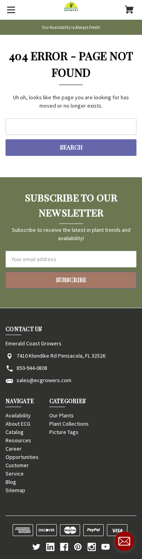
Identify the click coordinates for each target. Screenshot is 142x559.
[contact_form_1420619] (124, 541)
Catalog (15, 432)
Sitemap (15, 490)
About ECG (18, 423)
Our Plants (61, 415)
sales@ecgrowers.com (44, 380)
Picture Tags (63, 432)
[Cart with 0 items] (129, 10)
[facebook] (64, 547)
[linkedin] (50, 547)
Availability (18, 415)
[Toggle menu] (10, 10)
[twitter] (36, 547)
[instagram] (92, 547)
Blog (11, 481)
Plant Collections (69, 423)
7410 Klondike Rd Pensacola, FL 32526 (61, 355)
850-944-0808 (32, 367)
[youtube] (105, 547)
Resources (18, 440)
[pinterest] (78, 547)
